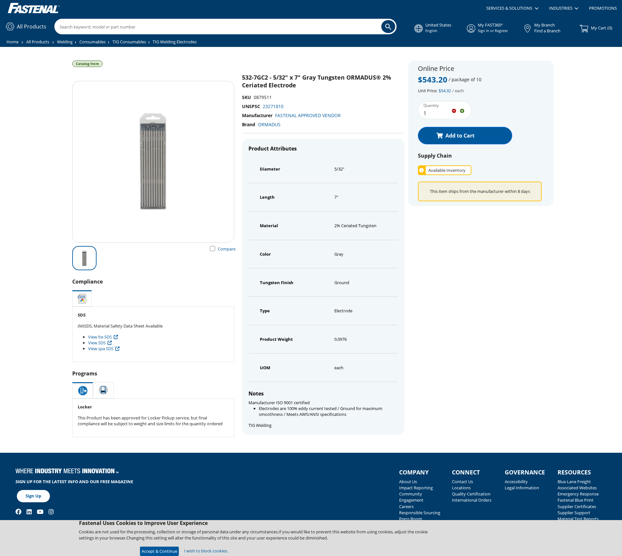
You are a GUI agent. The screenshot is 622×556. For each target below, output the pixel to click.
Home (12, 42)
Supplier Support (574, 513)
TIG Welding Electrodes (175, 42)
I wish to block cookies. (206, 551)
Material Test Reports (578, 519)
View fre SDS (100, 337)
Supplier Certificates (577, 506)
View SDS (97, 343)
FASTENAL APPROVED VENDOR (308, 115)
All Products (37, 42)
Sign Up (33, 496)
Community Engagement (411, 497)
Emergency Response (578, 494)
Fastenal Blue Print (575, 500)
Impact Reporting (416, 488)
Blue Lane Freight (574, 481)
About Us (408, 481)
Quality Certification (471, 494)
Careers (406, 506)
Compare (227, 249)
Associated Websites (577, 488)
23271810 (273, 106)
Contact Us (462, 481)
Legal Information (522, 488)
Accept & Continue (159, 551)
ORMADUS (269, 124)
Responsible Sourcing (419, 513)
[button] (512, 8)
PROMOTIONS (603, 8)
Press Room (410, 519)
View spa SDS (100, 348)
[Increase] (462, 110)
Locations (461, 488)
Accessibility (516, 481)
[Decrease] (454, 110)
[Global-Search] (388, 26)
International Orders (471, 500)
